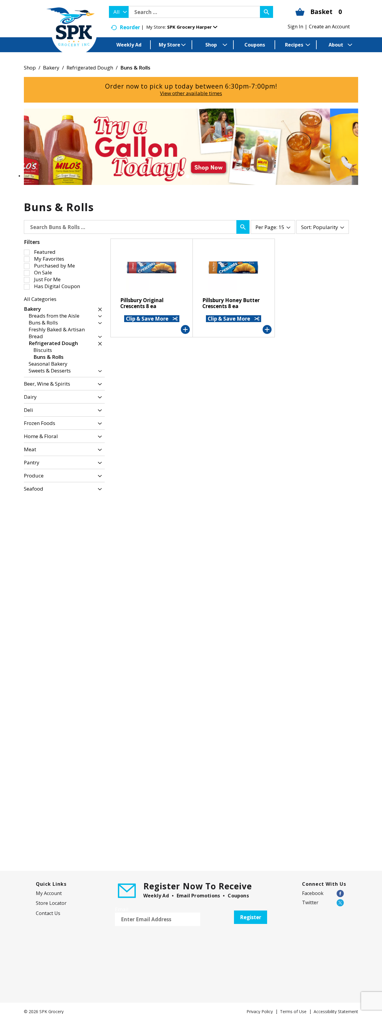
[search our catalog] (266, 12)
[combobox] (119, 12)
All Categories (40, 299)
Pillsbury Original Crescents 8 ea (142, 303)
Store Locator (51, 903)
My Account (49, 893)
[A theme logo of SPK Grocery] (71, 31)
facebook (313, 893)
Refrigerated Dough (90, 67)
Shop (30, 67)
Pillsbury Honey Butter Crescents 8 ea (231, 303)
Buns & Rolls (135, 67)
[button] (192, 27)
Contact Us (48, 913)
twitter (310, 902)
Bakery (51, 67)
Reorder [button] (130, 27)
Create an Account (329, 26)
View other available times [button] (191, 93)
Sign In (295, 26)
